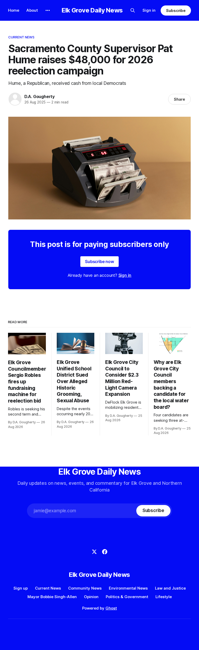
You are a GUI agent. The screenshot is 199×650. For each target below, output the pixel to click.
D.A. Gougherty (39, 96)
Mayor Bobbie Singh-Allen (52, 596)
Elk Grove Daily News (92, 10)
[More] (48, 10)
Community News (85, 588)
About (32, 10)
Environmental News (128, 588)
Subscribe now (99, 261)
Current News (21, 37)
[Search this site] (133, 10)
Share (179, 99)
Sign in (149, 10)
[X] (94, 551)
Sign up (20, 588)
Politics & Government (127, 596)
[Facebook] (104, 551)
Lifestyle (163, 596)
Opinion (91, 596)
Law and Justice (170, 588)
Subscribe (176, 10)
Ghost (111, 608)
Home (13, 10)
